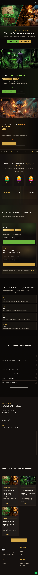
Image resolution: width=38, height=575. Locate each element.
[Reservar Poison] (9, 15)
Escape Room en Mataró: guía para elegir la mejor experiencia (9, 493)
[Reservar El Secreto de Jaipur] (28, 15)
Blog (21, 555)
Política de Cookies (27, 572)
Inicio (21, 549)
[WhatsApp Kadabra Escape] (36, 573)
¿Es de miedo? (19, 365)
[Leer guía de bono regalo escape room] (10, 511)
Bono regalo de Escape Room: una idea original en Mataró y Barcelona (9, 524)
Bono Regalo (22, 552)
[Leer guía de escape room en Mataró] (10, 480)
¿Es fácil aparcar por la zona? (19, 373)
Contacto (21, 551)
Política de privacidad (33, 572)
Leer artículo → (6, 503)
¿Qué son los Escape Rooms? (19, 356)
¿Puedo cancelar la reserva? (19, 382)
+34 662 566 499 (6, 421)
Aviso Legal (22, 572)
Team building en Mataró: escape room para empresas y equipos (28, 493)
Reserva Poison (4, 561)
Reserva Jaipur (4, 563)
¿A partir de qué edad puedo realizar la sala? (19, 360)
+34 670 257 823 (6, 419)
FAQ (21, 554)
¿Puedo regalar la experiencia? (19, 369)
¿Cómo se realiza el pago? (19, 378)
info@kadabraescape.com (10, 427)
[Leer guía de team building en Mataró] (28, 480)
